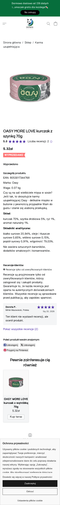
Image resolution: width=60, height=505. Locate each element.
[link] (30, 499)
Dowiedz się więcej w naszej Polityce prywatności (27, 477)
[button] (30, 12)
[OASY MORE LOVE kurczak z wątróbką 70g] (16, 382)
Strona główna (12, 43)
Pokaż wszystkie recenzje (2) (20, 329)
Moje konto (30, 439)
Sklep (28, 43)
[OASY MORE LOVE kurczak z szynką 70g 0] (30, 88)
